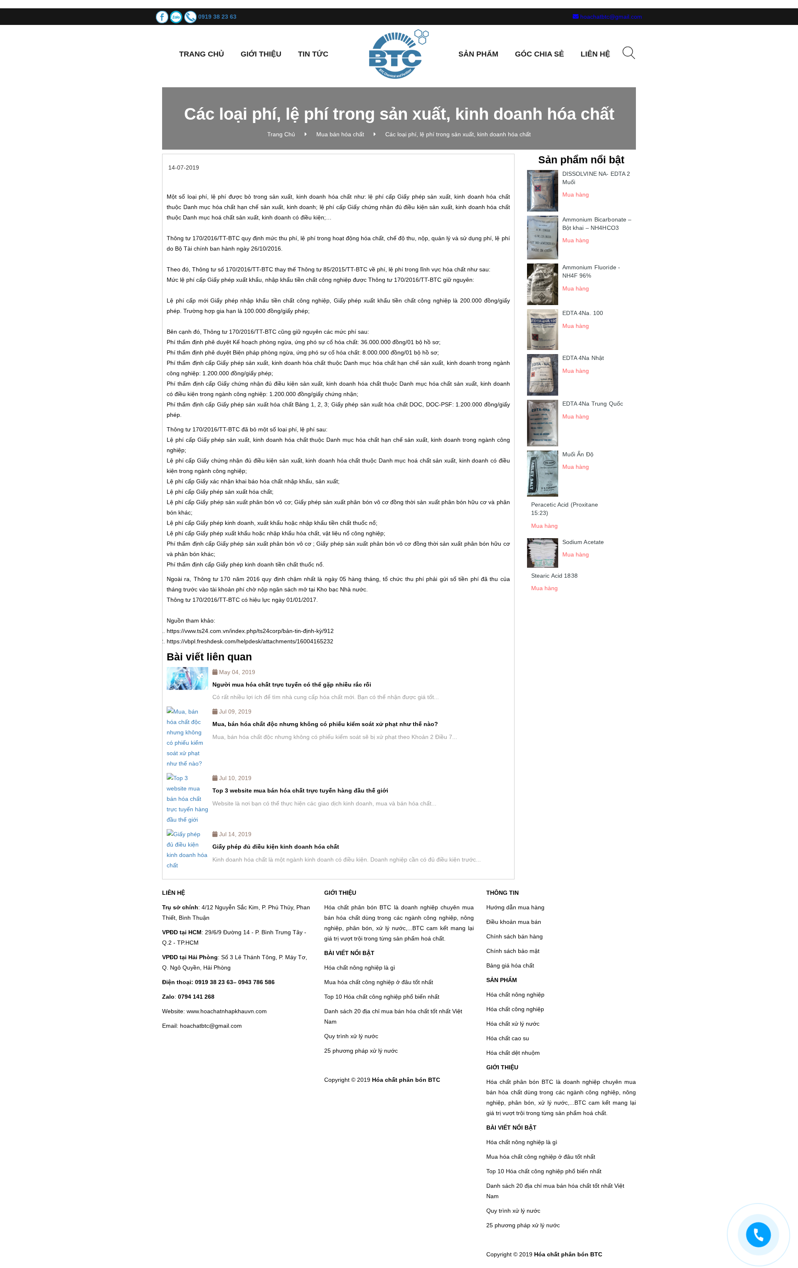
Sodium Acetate (583, 542)
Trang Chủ (281, 134)
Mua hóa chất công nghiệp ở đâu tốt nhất (378, 982)
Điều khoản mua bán (513, 921)
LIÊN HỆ (595, 54)
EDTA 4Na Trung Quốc (592, 403)
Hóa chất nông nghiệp (515, 994)
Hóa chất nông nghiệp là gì (359, 967)
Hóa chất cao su (507, 1038)
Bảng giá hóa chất (510, 965)
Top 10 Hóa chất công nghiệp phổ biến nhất (381, 996)
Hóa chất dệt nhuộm (513, 1052)
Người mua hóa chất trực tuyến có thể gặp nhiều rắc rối (291, 684)
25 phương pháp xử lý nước (361, 1050)
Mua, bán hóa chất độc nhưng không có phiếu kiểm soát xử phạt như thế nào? (325, 724)
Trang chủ (201, 54)
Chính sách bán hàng (514, 936)
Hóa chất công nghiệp (515, 1009)
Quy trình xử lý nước (351, 1036)
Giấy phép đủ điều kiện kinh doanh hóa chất (275, 846)
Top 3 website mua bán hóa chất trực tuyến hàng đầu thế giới (300, 790)
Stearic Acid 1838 (554, 575)
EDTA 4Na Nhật (583, 358)
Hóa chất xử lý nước (512, 1023)
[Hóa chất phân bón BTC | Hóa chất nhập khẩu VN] (399, 53)
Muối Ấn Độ (578, 454)
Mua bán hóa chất (340, 134)
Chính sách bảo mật (512, 951)
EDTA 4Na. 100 (582, 313)
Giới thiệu (261, 54)
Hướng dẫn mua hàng (515, 907)
